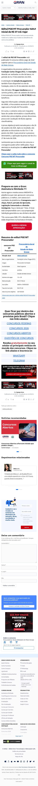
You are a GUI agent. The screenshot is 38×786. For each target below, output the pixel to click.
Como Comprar (6, 668)
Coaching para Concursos (8, 696)
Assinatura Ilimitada (7, 693)
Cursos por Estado (6, 712)
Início (2, 25)
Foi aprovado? (26, 684)
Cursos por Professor (7, 715)
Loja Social (4, 671)
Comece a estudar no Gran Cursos (19, 374)
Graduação (4, 701)
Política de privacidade (19, 751)
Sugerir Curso (24, 704)
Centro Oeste (10, 25)
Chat (23, 665)
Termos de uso (19, 754)
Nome (3, 565)
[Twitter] (30, 761)
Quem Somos (5, 663)
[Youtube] (18, 761)
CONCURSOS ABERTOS (19, 333)
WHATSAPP (19, 355)
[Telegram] (33, 761)
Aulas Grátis (24, 701)
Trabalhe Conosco (6, 682)
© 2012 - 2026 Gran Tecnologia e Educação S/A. (19, 749)
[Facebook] (27, 761)
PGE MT (28, 25)
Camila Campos (5, 447)
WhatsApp (25, 668)
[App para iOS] (12, 761)
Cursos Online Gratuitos (8, 721)
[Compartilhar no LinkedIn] (28, 51)
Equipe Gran (20, 44)
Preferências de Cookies (8, 685)
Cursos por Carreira (7, 710)
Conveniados (5, 677)
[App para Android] (15, 761)
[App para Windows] (5, 761)
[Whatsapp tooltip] (24, 761)
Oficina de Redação (7, 718)
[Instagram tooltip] (21, 761)
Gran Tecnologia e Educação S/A (27, 767)
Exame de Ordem (6, 698)
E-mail (3, 571)
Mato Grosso (20, 25)
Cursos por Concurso (7, 707)
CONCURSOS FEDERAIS (19, 323)
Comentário (5, 543)
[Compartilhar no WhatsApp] (31, 51)
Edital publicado (22, 256)
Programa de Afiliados (8, 679)
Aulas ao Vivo (24, 698)
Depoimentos (24, 693)
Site (2, 578)
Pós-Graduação (6, 704)
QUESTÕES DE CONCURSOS (19, 338)
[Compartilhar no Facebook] (24, 51)
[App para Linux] (8, 761)
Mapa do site (19, 756)
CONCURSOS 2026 (19, 328)
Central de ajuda (27, 663)
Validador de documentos (9, 674)
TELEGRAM (19, 360)
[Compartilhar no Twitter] (26, 51)
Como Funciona (6, 665)
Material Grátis (24, 696)
